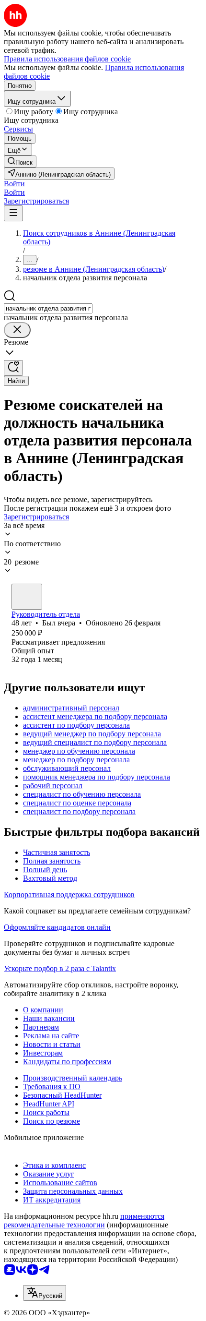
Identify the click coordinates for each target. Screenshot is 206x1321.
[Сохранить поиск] (13, 368)
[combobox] (48, 308)
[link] (20, 162)
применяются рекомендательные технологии (84, 1220)
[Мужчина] (26, 597)
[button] (14, 184)
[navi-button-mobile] (13, 213)
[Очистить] (17, 330)
